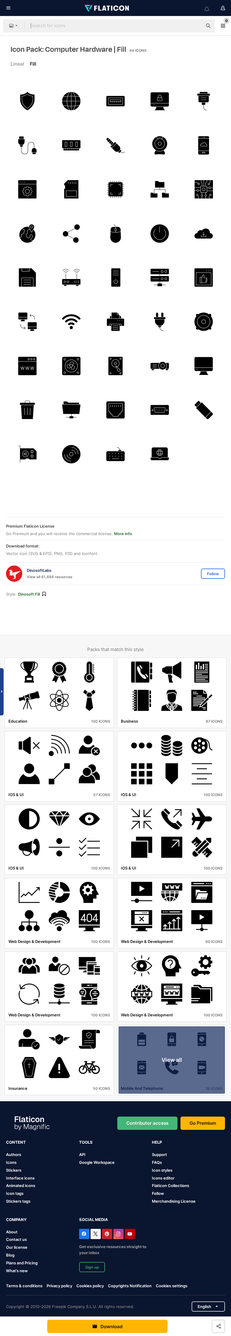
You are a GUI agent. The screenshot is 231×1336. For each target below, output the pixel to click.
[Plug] (160, 322)
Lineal (17, 64)
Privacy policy (59, 1285)
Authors (13, 1154)
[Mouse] (115, 233)
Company (16, 1219)
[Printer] (115, 322)
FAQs (157, 1162)
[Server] (160, 278)
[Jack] (115, 145)
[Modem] (72, 278)
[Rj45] (115, 410)
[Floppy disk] (27, 278)
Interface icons (20, 1178)
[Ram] (72, 145)
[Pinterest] (107, 1234)
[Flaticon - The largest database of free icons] (107, 8)
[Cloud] (204, 233)
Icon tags (14, 1193)
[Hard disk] (115, 366)
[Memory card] (72, 189)
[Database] (160, 189)
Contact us (16, 1239)
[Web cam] (160, 145)
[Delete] (27, 410)
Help (157, 1142)
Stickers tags (18, 1201)
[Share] (72, 233)
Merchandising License (174, 1201)
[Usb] (204, 410)
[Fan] (72, 366)
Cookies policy (90, 1285)
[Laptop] (160, 454)
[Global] (27, 233)
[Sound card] (27, 454)
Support (159, 1154)
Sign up (92, 1267)
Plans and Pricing (22, 1262)
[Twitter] (96, 1234)
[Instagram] (118, 1234)
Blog (10, 1255)
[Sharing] (27, 322)
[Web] (72, 101)
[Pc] (115, 278)
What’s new (17, 1270)
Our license (16, 1247)
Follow (158, 1193)
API (82, 1154)
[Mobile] (204, 145)
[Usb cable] (27, 145)
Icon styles (162, 1170)
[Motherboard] (204, 189)
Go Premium (202, 1123)
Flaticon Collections (170, 1185)
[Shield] (27, 101)
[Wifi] (72, 322)
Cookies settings (171, 1286)
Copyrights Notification (130, 1285)
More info (123, 533)
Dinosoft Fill (29, 594)
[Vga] (204, 101)
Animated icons (20, 1185)
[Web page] (27, 189)
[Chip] (115, 189)
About (11, 1231)
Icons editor (163, 1178)
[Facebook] (84, 1234)
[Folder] (72, 410)
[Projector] (160, 366)
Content (16, 1142)
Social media (93, 1219)
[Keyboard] (115, 454)
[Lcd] (160, 101)
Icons (11, 1162)
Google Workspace (97, 1162)
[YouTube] (130, 1234)
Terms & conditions (24, 1285)
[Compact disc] (72, 454)
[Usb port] (115, 101)
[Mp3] (204, 322)
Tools (86, 1142)
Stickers (13, 1170)
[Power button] (160, 233)
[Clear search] (195, 26)
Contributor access (147, 1123)
